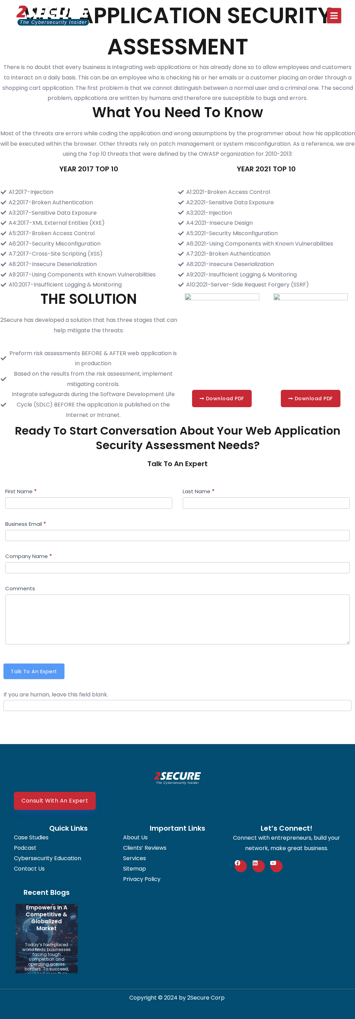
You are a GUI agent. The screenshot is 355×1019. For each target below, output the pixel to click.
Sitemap (134, 868)
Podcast (25, 848)
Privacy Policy (142, 879)
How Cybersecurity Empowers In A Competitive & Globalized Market (46, 911)
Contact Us (29, 868)
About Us (135, 837)
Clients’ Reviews (144, 848)
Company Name (28, 556)
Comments (20, 588)
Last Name (199, 491)
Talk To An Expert (34, 671)
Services (134, 858)
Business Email (25, 524)
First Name (21, 491)
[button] (334, 15)
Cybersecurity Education (47, 858)
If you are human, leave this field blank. (55, 695)
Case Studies (31, 837)
